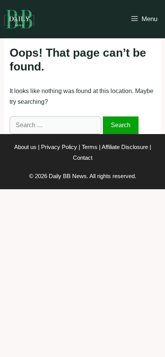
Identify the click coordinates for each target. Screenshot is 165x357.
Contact (82, 157)
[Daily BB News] (19, 19)
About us (25, 147)
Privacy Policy (59, 147)
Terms (89, 147)
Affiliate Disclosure (125, 147)
